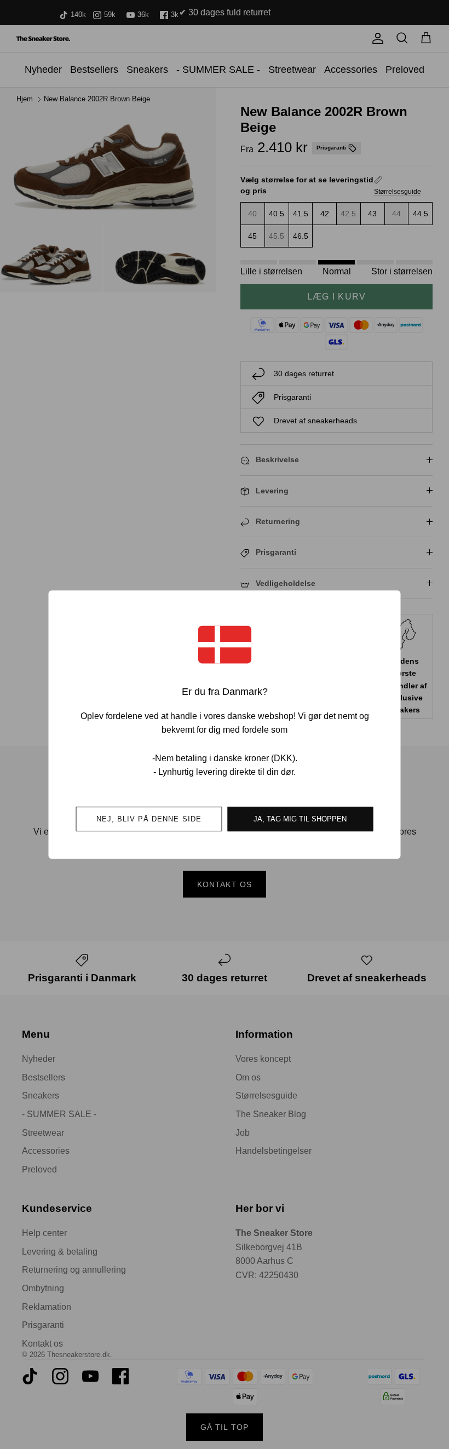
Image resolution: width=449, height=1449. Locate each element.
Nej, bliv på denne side (149, 819)
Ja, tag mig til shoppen (300, 819)
